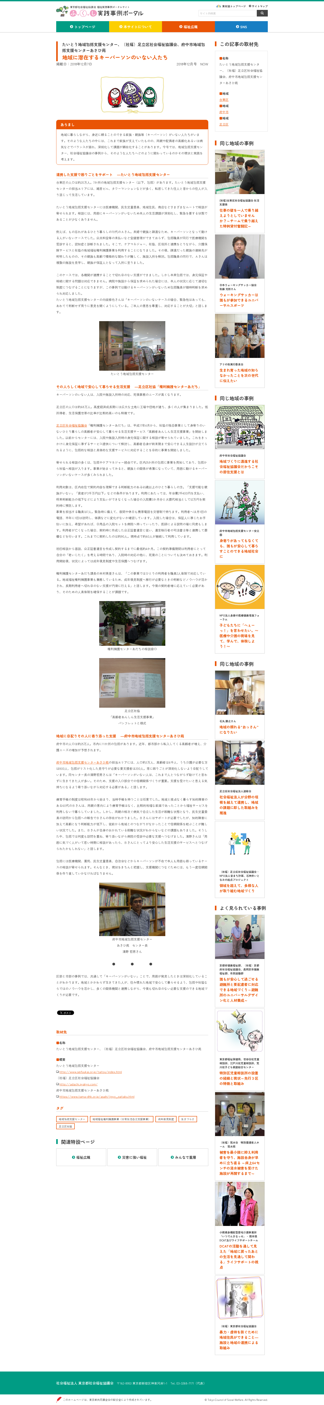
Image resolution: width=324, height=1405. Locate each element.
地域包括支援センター (72, 1119)
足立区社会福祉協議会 (71, 425)
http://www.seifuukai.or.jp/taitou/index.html (91, 1072)
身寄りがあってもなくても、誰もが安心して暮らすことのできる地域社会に (239, 548)
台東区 (224, 99)
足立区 (224, 124)
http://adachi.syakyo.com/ (79, 1084)
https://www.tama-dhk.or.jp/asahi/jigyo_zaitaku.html (97, 1096)
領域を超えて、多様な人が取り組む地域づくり (239, 888)
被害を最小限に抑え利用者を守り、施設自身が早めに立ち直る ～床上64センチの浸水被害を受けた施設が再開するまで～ (240, 1163)
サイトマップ (260, 6)
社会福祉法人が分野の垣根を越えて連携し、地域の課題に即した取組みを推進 (239, 804)
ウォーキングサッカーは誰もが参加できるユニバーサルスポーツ (239, 300)
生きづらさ (187, 1119)
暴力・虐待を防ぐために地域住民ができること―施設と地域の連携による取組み (239, 1339)
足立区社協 (65, 1126)
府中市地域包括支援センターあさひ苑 (82, 762)
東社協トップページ (234, 6)
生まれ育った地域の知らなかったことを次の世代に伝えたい (239, 375)
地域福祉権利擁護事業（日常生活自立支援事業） (122, 1119)
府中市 (224, 112)
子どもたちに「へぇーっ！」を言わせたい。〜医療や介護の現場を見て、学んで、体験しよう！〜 (239, 635)
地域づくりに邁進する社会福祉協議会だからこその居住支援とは (239, 466)
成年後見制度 (166, 1119)
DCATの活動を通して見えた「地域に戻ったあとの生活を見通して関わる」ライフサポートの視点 (239, 1256)
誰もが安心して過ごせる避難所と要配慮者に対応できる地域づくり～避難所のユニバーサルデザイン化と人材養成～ (239, 989)
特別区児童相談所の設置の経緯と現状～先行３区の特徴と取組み (239, 1078)
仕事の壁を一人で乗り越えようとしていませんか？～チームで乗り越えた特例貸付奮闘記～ (239, 218)
